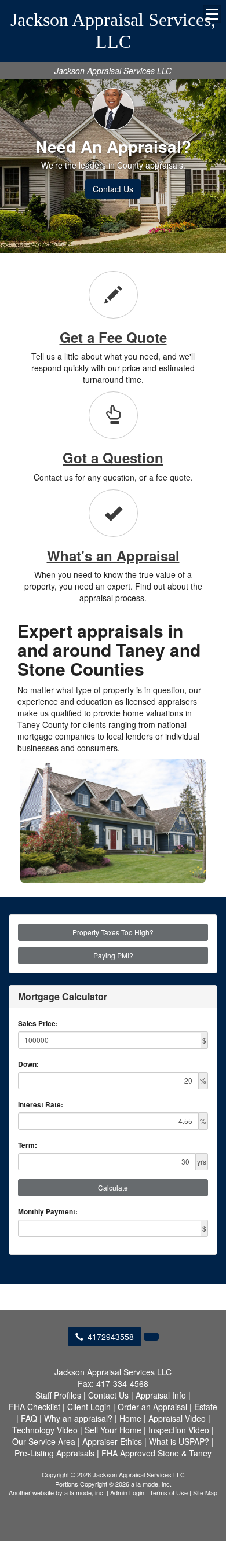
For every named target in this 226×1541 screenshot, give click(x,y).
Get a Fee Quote (113, 337)
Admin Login (127, 1492)
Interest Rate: (40, 1105)
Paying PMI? (113, 955)
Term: (27, 1145)
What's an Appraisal (113, 555)
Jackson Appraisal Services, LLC (113, 30)
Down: (28, 1064)
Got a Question (113, 457)
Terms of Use (169, 1492)
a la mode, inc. (84, 1492)
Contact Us (113, 189)
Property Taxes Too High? (113, 932)
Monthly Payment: (48, 1212)
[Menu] (212, 14)
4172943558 (111, 1336)
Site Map (205, 1492)
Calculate (113, 1187)
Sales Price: (38, 1023)
